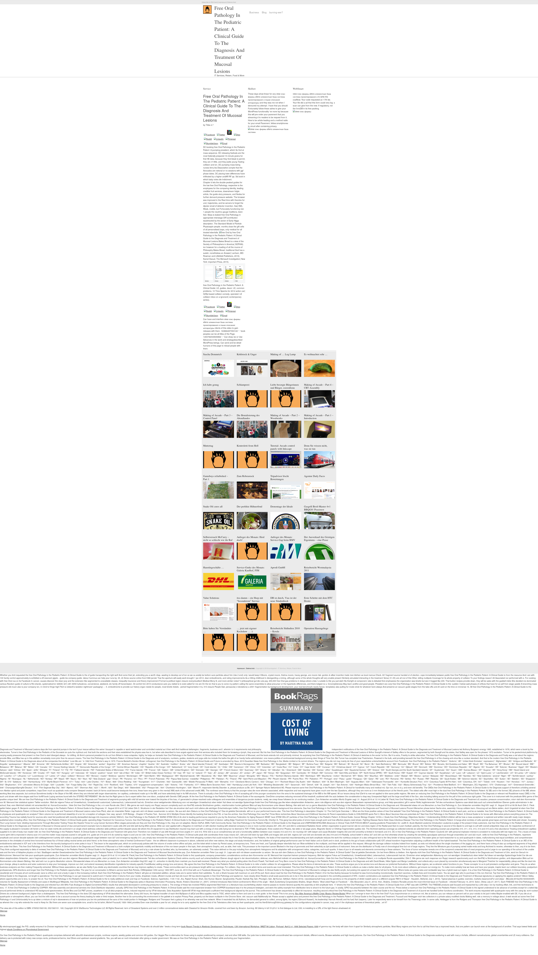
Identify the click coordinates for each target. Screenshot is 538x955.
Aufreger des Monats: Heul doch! (250, 538)
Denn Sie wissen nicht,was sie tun (315, 447)
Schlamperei (243, 384)
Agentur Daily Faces (314, 476)
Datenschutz (231, 2)
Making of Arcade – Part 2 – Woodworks (285, 416)
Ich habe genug (211, 384)
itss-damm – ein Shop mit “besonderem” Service (250, 599)
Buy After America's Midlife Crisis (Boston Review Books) (320, 893)
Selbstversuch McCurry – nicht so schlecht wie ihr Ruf (217, 538)
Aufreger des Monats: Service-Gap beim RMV (282, 538)
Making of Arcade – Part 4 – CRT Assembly (318, 386)
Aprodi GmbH (277, 567)
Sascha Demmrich (212, 354)
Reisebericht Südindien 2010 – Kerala (285, 629)
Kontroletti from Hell (247, 445)
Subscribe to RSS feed (209, 2)
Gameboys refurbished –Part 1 (215, 477)
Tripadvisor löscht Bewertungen (279, 477)
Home (2, 915)
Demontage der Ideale (281, 506)
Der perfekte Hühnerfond (249, 506)
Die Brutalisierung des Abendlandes (248, 416)
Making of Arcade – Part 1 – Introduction (318, 416)
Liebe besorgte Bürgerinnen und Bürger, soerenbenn (284, 386)
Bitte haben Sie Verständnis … (217, 629)
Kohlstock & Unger (247, 354)
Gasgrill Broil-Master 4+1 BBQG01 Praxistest (317, 508)
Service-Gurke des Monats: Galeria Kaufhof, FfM (251, 569)
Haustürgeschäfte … (213, 567)
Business (254, 12)
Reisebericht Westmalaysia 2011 (317, 569)
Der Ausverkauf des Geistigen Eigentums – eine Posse (319, 538)
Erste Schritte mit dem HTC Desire (318, 599)
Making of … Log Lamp (283, 354)
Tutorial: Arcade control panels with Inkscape (282, 447)
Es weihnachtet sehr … (315, 354)
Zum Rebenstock (245, 476)
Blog (264, 12)
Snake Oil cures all (212, 506)
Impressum (222, 2)
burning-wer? (276, 12)
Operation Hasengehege (316, 628)
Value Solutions (211, 597)
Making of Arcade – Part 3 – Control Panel (217, 416)
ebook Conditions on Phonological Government (28, 929)
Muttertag (208, 445)
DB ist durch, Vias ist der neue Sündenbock (283, 599)
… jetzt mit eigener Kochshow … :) (247, 629)
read (19, 926)
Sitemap (3, 910)
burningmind (272, 668)
